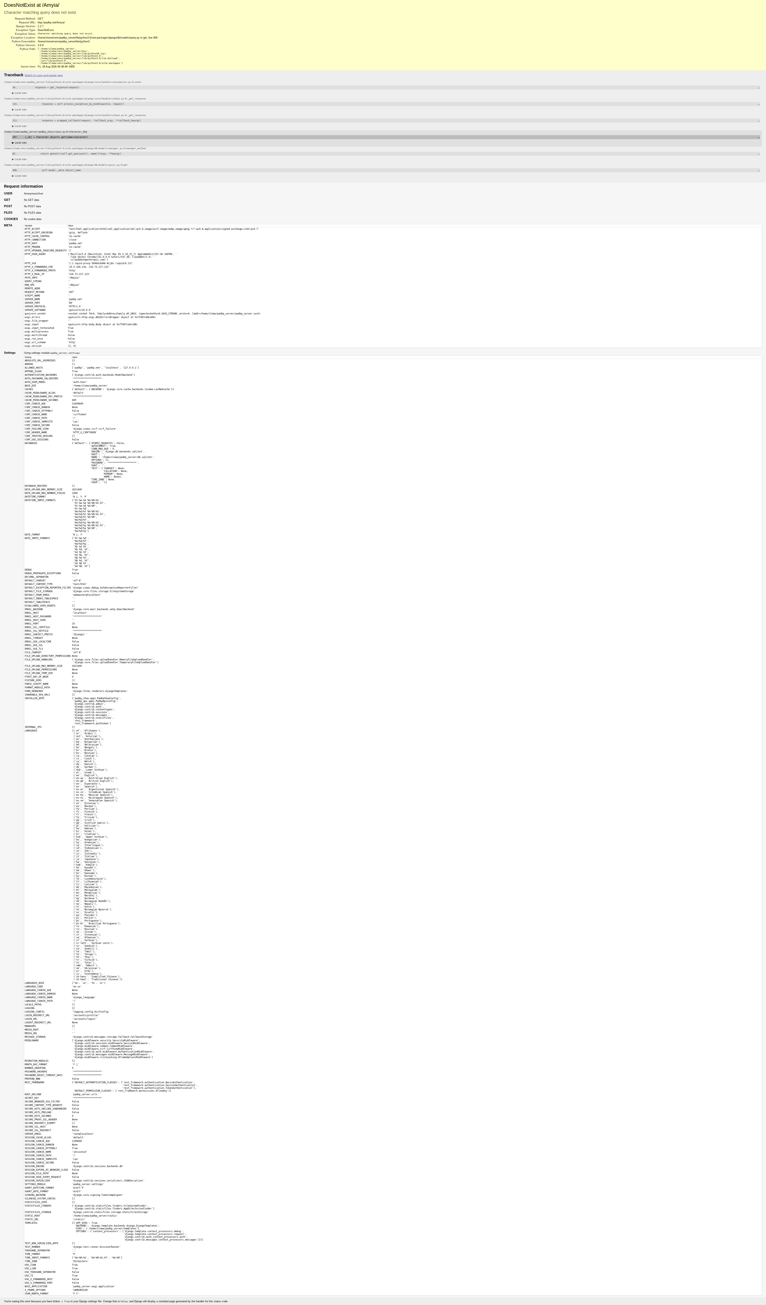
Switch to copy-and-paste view (44, 75)
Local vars (19, 92)
